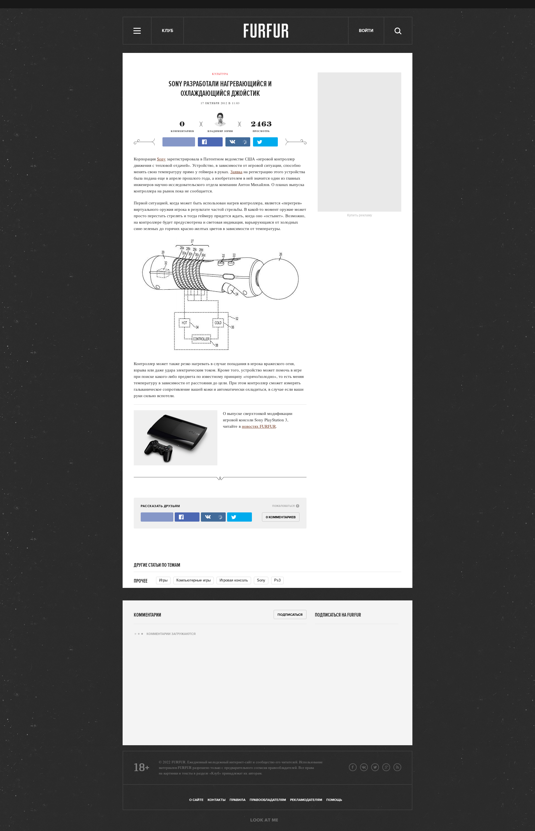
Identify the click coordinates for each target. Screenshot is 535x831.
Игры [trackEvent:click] (163, 580)
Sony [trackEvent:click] (261, 580)
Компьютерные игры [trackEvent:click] (193, 580)
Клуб (167, 30)
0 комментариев (281, 517)
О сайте (196, 800)
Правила (237, 800)
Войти (366, 30)
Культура (220, 74)
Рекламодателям (306, 800)
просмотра (261, 127)
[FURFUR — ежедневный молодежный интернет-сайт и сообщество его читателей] (266, 30)
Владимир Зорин (220, 131)
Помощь (334, 800)
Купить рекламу (359, 215)
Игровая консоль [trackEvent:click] (234, 580)
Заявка (236, 171)
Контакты (216, 800)
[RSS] (397, 767)
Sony (161, 159)
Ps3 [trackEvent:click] (277, 580)
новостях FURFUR (259, 426)
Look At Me (264, 820)
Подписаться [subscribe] (290, 615)
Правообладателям (268, 800)
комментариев (182, 127)
